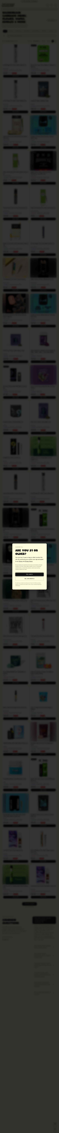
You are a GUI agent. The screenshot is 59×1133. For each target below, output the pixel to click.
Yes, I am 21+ (29, 574)
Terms (20, 561)
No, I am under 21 (29, 578)
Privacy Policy (28, 561)
